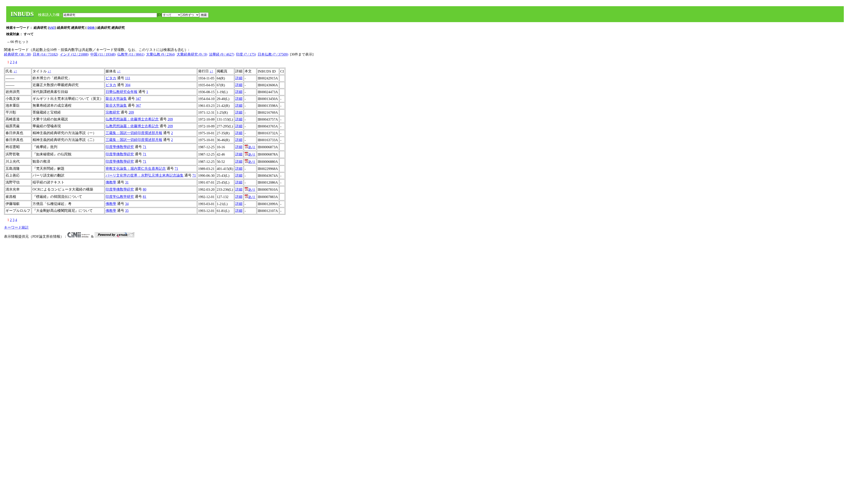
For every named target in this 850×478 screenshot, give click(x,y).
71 (144, 147)
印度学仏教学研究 (120, 197)
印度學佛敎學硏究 (120, 147)
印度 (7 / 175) (246, 54)
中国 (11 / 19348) (103, 54)
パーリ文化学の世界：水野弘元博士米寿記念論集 (145, 175)
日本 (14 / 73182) (45, 54)
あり (251, 147)
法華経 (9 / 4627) (221, 54)
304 (127, 85)
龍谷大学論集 (116, 98)
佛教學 (111, 182)
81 (144, 197)
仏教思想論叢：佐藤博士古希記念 (132, 119)
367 (138, 105)
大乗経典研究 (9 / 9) (192, 54)
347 (138, 98)
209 (131, 112)
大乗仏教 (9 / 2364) (160, 54)
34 (127, 204)
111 (127, 78)
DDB (91, 27)
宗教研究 (113, 112)
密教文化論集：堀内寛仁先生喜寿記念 (136, 168)
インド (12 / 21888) (74, 54)
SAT (52, 27)
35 (127, 210)
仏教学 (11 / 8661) (130, 54)
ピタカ (111, 78)
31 (127, 182)
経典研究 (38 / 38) (17, 54)
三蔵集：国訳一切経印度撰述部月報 (134, 133)
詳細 (238, 78)
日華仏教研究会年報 (121, 92)
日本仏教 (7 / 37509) (273, 54)
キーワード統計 (16, 227)
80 (144, 189)
